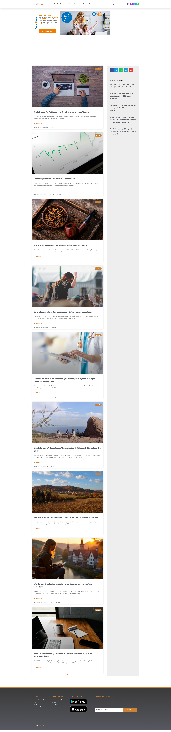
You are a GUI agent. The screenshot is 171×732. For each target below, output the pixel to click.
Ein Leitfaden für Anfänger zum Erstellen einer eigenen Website (61, 112)
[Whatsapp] (137, 4)
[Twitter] (134, 4)
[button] (112, 70)
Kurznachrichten (74, 4)
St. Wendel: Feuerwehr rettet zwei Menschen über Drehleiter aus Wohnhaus (121, 96)
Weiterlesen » (38, 123)
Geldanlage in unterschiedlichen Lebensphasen (54, 179)
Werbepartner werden (94, 4)
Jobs (83, 4)
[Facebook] (128, 4)
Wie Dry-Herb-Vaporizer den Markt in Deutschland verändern (60, 245)
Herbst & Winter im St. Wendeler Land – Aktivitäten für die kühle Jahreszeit (66, 517)
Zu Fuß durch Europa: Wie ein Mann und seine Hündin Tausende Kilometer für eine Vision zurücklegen (123, 119)
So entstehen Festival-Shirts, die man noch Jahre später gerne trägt (63, 312)
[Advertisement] (85, 50)
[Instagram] (131, 4)
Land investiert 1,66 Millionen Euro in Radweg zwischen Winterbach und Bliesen (123, 107)
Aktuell (55, 4)
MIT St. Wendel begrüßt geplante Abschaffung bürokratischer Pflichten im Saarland (123, 131)
